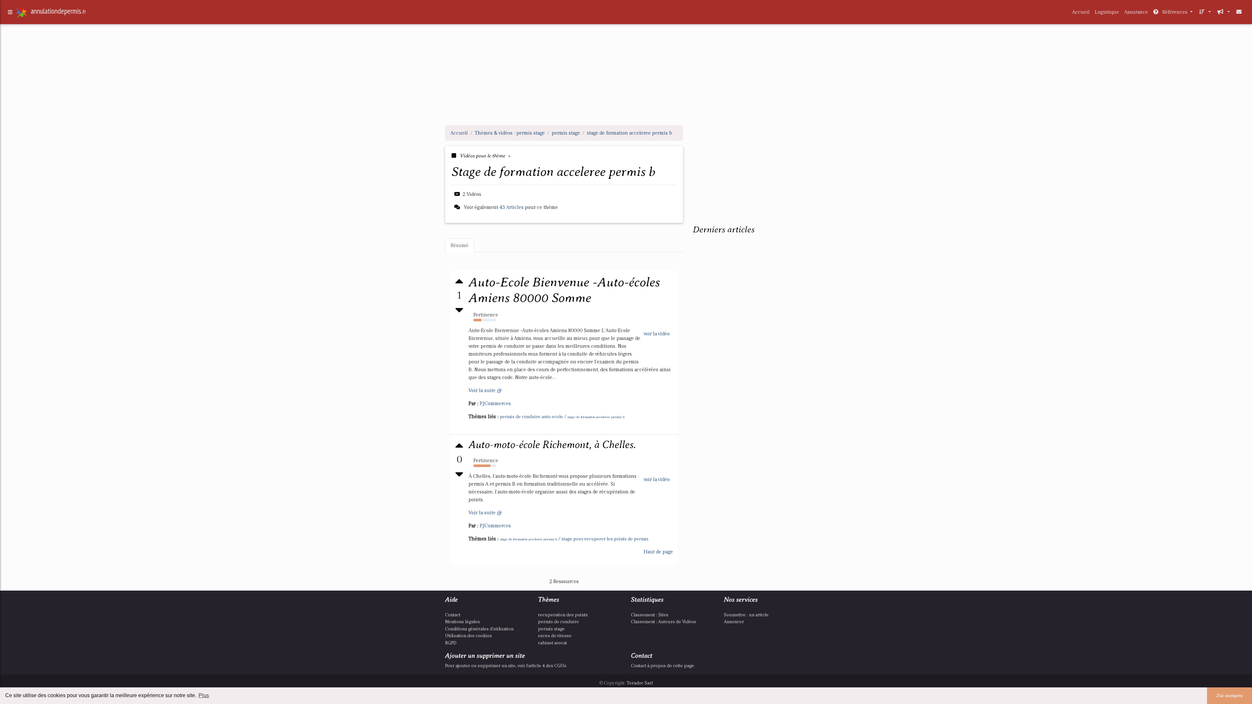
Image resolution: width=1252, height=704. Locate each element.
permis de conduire (558, 622)
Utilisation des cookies (468, 636)
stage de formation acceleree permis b (596, 417)
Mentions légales (462, 622)
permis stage (551, 629)
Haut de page (658, 552)
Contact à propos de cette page (662, 666)
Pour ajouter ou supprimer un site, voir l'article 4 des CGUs (505, 666)
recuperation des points (563, 615)
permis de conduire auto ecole (531, 417)
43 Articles (511, 207)
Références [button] (1175, 12)
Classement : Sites (649, 615)
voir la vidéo (657, 333)
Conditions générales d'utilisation (479, 629)
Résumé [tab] (460, 245)
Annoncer (734, 622)
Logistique (1107, 12)
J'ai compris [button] (1229, 695)
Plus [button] (204, 695)
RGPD (450, 643)
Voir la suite (483, 390)
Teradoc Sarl (640, 683)
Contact (452, 615)
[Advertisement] (626, 74)
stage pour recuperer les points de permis (604, 539)
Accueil (1081, 12)
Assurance (1136, 12)
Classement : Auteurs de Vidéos (663, 622)
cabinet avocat (552, 643)
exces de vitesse (555, 636)
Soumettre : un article (746, 615)
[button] (1204, 12)
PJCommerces (495, 403)
